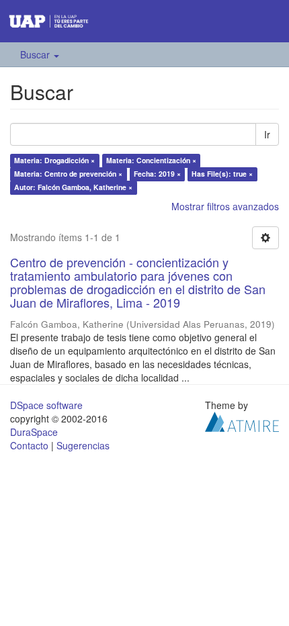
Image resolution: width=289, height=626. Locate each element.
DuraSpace (34, 432)
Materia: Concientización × (151, 160)
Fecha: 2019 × (157, 174)
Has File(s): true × (222, 174)
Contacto (29, 445)
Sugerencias (83, 445)
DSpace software (46, 405)
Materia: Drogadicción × (54, 160)
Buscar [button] (36, 54)
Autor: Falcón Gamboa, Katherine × (73, 187)
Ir (267, 134)
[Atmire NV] (242, 420)
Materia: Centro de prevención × (68, 174)
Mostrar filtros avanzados (225, 206)
